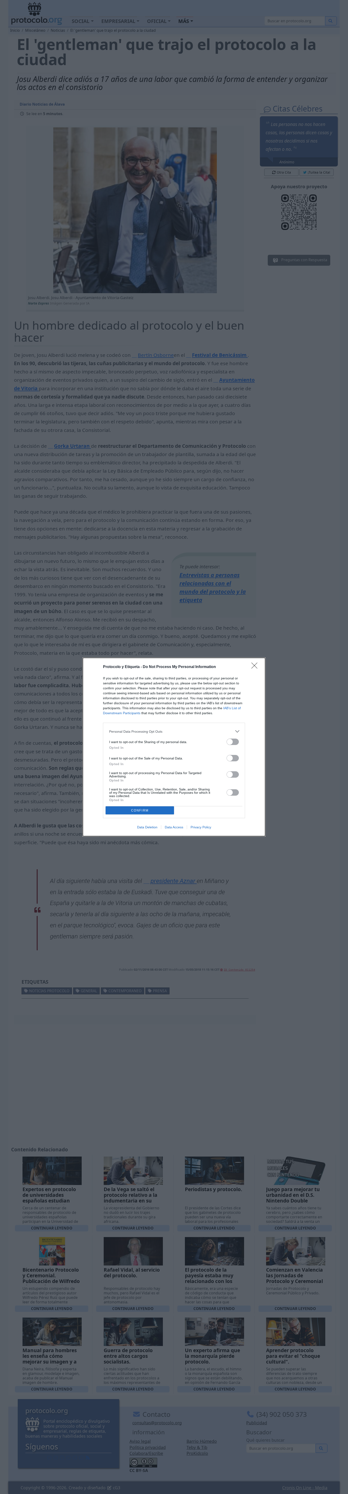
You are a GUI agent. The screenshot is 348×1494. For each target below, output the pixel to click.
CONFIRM (140, 810)
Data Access (174, 827)
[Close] (255, 667)
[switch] (233, 742)
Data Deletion (147, 827)
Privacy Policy (201, 827)
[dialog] (174, 747)
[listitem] (174, 731)
